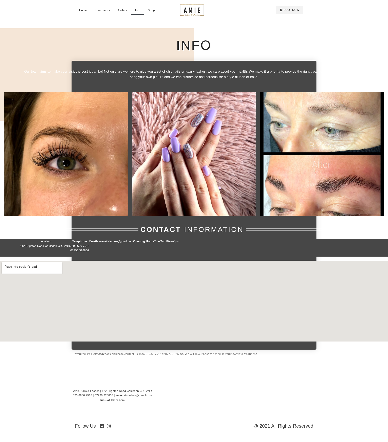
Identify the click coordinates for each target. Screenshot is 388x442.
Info (137, 10)
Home (83, 10)
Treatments (102, 10)
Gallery (122, 10)
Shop (151, 10)
